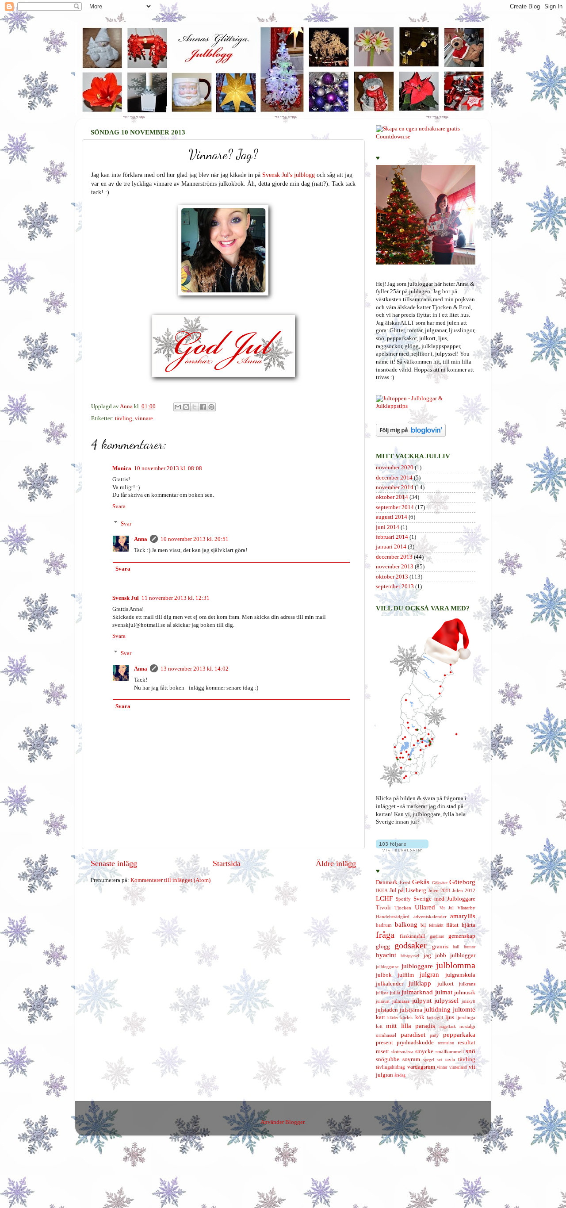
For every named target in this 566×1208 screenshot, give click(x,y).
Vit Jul (447, 907)
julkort (445, 984)
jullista (382, 992)
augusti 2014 (391, 517)
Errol (405, 882)
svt (439, 1059)
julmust (383, 1001)
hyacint (386, 955)
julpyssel (446, 1000)
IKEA (382, 890)
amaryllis (462, 916)
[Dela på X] (194, 407)
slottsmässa (402, 1051)
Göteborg (462, 882)
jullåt (395, 992)
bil (423, 925)
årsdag (399, 1075)
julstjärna (411, 1010)
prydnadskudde (415, 1042)
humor (469, 946)
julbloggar (462, 955)
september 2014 (395, 507)
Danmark (387, 882)
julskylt (468, 1001)
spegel (428, 1059)
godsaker (410, 945)
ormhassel (386, 1035)
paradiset (413, 1034)
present (384, 1042)
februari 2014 (392, 537)
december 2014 (394, 478)
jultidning (437, 1009)
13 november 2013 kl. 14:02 (195, 669)
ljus (449, 1017)
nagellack (448, 1026)
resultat (466, 1042)
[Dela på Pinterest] (211, 407)
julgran (429, 974)
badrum (384, 925)
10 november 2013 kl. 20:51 (195, 539)
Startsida (227, 863)
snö (470, 1051)
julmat (443, 992)
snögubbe (387, 1059)
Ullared (425, 907)
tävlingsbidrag (390, 1067)
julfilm (406, 975)
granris (440, 946)
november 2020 (394, 467)
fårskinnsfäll (412, 936)
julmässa (400, 1001)
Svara (119, 506)
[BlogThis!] (186, 407)
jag (427, 955)
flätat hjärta (460, 925)
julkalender (389, 984)
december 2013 (394, 557)
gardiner (437, 936)
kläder (392, 1017)
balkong (406, 924)
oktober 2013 (392, 577)
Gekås (420, 882)
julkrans (467, 983)
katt (380, 1017)
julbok (384, 975)
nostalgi (467, 1026)
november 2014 (394, 487)
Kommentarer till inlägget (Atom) (170, 880)
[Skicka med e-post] (177, 407)
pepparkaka (459, 1034)
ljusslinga (465, 1017)
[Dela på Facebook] (203, 407)
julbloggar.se (387, 966)
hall (456, 946)
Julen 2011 (439, 890)
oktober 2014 (392, 497)
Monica (121, 468)
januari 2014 (391, 547)
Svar (126, 523)
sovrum (411, 1059)
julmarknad (417, 992)
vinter (442, 1067)
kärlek (406, 1017)
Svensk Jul (125, 598)
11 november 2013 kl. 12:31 (176, 598)
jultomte (464, 1009)
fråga (385, 935)
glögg (383, 946)
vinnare (144, 418)
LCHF (384, 898)
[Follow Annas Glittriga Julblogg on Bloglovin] (411, 435)
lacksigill (435, 1017)
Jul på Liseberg (408, 890)
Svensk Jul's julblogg (288, 175)
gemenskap (461, 936)
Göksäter (439, 882)
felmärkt (436, 925)
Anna (140, 539)
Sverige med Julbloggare (444, 899)
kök (419, 1017)
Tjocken (402, 907)
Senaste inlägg (114, 863)
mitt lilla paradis (410, 1025)
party (434, 1035)
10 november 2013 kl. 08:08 (168, 468)
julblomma (455, 965)
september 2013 (395, 586)
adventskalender (430, 916)
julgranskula (460, 975)
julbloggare (417, 966)
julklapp (420, 983)
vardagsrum (421, 1067)
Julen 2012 (463, 890)
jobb (440, 955)
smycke (424, 1051)
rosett (382, 1051)
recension (446, 1042)
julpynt (422, 1000)
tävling (123, 418)
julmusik (464, 992)
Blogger (294, 1122)
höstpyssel (410, 955)
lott (379, 1026)
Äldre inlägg (336, 863)
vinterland (458, 1067)
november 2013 (394, 567)
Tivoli (383, 908)
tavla (450, 1059)
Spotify (403, 898)
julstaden (387, 1010)
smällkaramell (450, 1051)
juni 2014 (387, 527)
